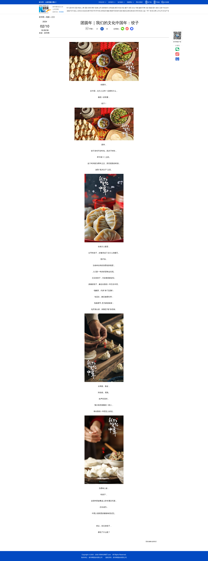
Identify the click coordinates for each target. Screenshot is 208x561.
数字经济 (91, 11)
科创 (123, 8)
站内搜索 (166, 2)
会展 (127, 11)
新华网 (41, 17)
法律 (160, 8)
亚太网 (154, 11)
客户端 (149, 2)
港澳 (96, 8)
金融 (68, 11)
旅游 (120, 11)
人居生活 (80, 11)
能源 (124, 11)
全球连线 (111, 8)
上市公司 (160, 11)
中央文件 (166, 8)
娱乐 (134, 11)
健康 (140, 8)
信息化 (85, 11)
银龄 (108, 11)
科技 (119, 8)
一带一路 (149, 11)
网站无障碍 (139, 2)
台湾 (99, 8)
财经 (89, 8)
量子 (126, 8)
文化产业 (166, 11)
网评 (93, 8)
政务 (157, 8)
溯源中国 (113, 11)
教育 (116, 8)
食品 (74, 11)
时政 (79, 8)
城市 (117, 11)
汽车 (71, 11)
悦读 (140, 11)
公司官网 (56, 9)
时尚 (137, 11)
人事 (82, 8)
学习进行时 (70, 8)
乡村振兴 (103, 11)
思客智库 (105, 8)
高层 (75, 8)
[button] (73, 78)
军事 (143, 8)
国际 (86, 8)
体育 (130, 8)
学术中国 (97, 11)
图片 (153, 8)
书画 (136, 8)
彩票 (130, 11)
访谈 (147, 8)
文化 (133, 8)
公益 (143, 11)
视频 (150, 8)
